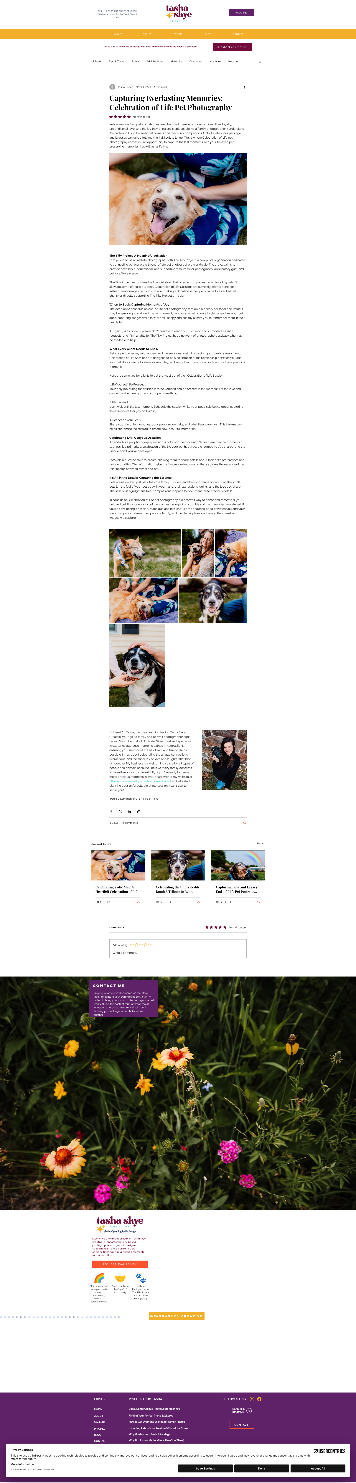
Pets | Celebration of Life (125, 798)
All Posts (96, 61)
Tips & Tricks (116, 61)
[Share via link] (138, 811)
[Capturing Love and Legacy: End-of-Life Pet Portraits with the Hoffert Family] (238, 865)
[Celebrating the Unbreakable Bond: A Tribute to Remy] (178, 865)
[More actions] (244, 87)
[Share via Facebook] (111, 811)
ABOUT (98, 1415)
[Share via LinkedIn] (129, 811)
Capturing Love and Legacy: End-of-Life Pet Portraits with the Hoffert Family (237, 889)
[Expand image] (145, 553)
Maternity (176, 61)
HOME (98, 1408)
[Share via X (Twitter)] (120, 811)
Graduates (195, 61)
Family (136, 61)
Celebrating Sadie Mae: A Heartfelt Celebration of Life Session (116, 889)
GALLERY (100, 1421)
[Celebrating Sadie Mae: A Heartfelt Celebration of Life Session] (118, 865)
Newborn (215, 61)
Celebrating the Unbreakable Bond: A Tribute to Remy (178, 889)
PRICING (99, 1428)
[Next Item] (345, 1354)
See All (261, 843)
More (231, 61)
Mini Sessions (155, 61)
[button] (260, 61)
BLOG (97, 1434)
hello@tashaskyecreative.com (111, 1007)
